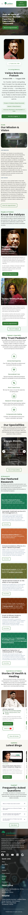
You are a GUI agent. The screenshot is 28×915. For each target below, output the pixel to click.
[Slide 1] (12, 32)
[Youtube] (12, 855)
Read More (7, 777)
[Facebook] (2, 855)
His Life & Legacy (13, 116)
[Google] (22, 855)
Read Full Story (8, 723)
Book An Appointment (21, 3)
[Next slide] (24, 451)
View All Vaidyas (14, 329)
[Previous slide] (3, 451)
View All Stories (14, 736)
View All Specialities (14, 470)
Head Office (7, 885)
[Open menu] (2, 4)
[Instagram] (7, 855)
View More (14, 825)
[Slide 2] (14, 32)
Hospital (6, 896)
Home (3, 861)
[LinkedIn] (17, 855)
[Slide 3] (15, 32)
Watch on (6, 728)
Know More (14, 461)
